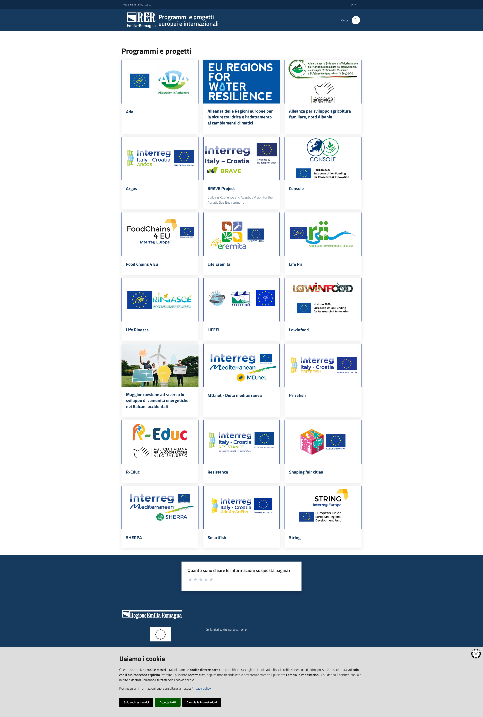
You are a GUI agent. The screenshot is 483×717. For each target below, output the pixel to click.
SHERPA (134, 538)
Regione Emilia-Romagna (137, 4)
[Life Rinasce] (160, 299)
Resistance (218, 472)
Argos (131, 188)
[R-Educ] (160, 442)
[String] (323, 507)
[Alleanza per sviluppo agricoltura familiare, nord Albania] (323, 82)
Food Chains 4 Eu (142, 264)
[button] (355, 20)
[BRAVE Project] (241, 158)
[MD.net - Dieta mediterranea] (241, 365)
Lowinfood (299, 330)
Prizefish (297, 395)
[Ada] (160, 82)
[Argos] (160, 158)
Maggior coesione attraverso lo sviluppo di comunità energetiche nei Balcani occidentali (157, 400)
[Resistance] (241, 442)
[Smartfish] (241, 507)
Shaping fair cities (306, 472)
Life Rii (295, 264)
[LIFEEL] (241, 299)
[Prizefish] (323, 365)
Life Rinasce (137, 330)
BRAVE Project (221, 188)
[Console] (323, 158)
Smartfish (217, 538)
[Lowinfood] (323, 299)
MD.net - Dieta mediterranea (235, 395)
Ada (129, 112)
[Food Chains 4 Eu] (160, 234)
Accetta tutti (168, 702)
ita (351, 4)
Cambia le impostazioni (202, 702)
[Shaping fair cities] (323, 442)
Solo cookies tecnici (136, 702)
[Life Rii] (323, 234)
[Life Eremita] (241, 234)
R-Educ (133, 472)
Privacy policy (201, 688)
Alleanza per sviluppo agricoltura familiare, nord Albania (320, 114)
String (295, 538)
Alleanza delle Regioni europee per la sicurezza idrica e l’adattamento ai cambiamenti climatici (240, 117)
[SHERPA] (160, 507)
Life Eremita (219, 264)
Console (296, 188)
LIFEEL (214, 330)
